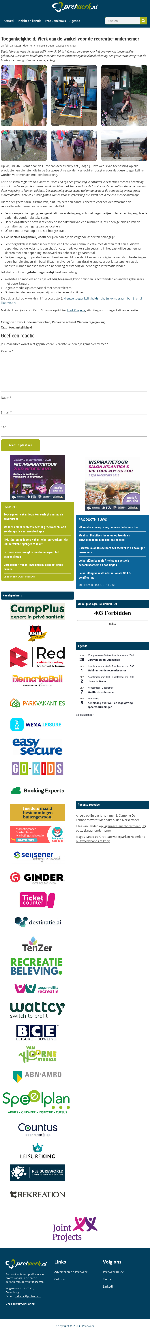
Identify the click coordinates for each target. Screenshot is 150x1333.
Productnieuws (55, 21)
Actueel (9, 21)
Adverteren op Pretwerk (70, 1272)
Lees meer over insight (19, 576)
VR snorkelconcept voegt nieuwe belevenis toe (108, 527)
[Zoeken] (143, 20)
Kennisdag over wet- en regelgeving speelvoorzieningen (110, 705)
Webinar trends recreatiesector (107, 670)
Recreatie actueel (64, 322)
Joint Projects (76, 310)
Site (3, 427)
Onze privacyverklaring (20, 1303)
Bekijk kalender (84, 714)
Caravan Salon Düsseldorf (104, 659)
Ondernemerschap (37, 322)
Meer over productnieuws (97, 585)
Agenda (75, 21)
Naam (6, 397)
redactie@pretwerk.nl (28, 1296)
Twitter (108, 1279)
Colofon (59, 1279)
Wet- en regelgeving (91, 322)
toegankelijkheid (20, 327)
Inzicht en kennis (29, 21)
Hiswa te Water (97, 681)
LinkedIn (109, 1286)
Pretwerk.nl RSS (114, 1272)
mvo (19, 322)
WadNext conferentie (101, 692)
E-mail (6, 412)
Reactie (7, 351)
